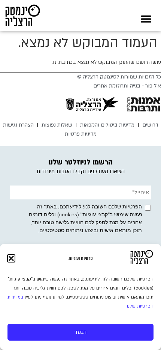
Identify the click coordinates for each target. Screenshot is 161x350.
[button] (11, 258)
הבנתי (80, 332)
